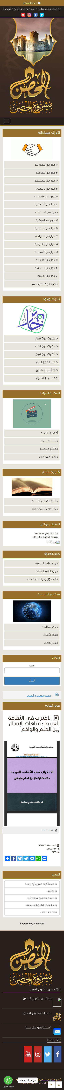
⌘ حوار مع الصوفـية (47, 220)
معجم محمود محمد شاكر (41, 898)
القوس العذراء (47, 912)
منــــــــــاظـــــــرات (49, 441)
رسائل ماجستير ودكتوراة (45, 509)
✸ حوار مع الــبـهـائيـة (46, 268)
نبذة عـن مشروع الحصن (37, 998)
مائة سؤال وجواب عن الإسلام (42, 579)
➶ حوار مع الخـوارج (47, 276)
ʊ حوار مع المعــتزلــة (46, 212)
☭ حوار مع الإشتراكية (46, 244)
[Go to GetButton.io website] (8, 1087)
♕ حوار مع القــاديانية (46, 204)
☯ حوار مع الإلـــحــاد (47, 188)
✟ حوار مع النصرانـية (47, 172)
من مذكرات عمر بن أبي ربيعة (40, 884)
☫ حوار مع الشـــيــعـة (46, 180)
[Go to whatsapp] (8, 1080)
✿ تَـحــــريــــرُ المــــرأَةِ (47, 378)
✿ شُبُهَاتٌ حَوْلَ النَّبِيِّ (46, 354)
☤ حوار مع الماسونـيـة (46, 196)
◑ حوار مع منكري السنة (44, 284)
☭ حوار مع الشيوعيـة (46, 252)
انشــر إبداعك (51, 642)
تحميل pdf (48, 830)
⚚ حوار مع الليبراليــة (46, 236)
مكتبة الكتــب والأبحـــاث (45, 501)
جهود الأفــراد (50, 634)
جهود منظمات (49, 627)
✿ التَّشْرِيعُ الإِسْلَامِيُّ (47, 370)
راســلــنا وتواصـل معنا (38, 1027)
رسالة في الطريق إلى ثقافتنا (40, 905)
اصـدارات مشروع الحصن (37, 1013)
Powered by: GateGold (32, 923)
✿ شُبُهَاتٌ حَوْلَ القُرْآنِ (46, 338)
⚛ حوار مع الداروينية (47, 260)
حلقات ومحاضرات (48, 457)
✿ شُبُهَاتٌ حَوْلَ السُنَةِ (46, 346)
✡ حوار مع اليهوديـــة (46, 164)
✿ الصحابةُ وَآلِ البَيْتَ (47, 362)
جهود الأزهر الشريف (47, 571)
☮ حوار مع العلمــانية (46, 228)
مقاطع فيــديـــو (49, 448)
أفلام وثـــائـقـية (49, 433)
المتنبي (50, 891)
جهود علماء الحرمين (46, 563)
